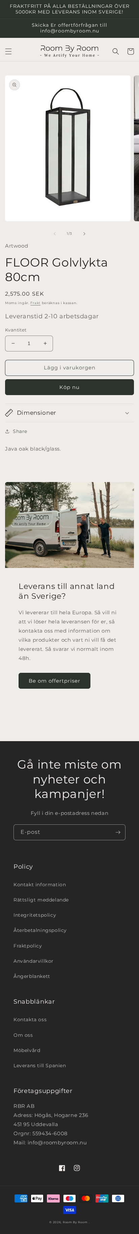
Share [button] (20, 431)
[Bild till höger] (84, 233)
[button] (8, 51)
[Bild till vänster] (54, 233)
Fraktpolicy (27, 946)
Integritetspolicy (34, 915)
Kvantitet (16, 330)
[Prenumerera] (117, 832)
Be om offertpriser (54, 681)
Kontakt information (39, 885)
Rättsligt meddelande (41, 900)
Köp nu (69, 387)
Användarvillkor (33, 961)
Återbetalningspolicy (40, 930)
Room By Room (75, 1222)
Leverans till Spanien (39, 1065)
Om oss (23, 1035)
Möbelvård (26, 1050)
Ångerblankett (31, 976)
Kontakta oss (30, 1019)
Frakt (35, 303)
